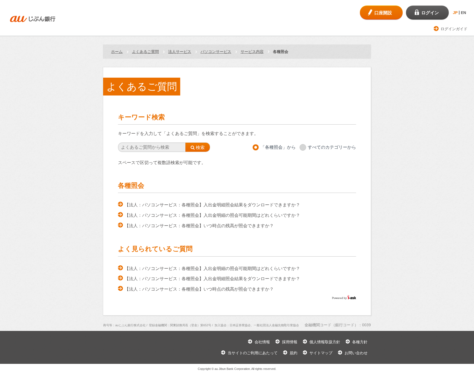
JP (455, 12)
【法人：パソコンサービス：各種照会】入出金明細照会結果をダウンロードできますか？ (212, 205)
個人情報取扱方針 (324, 342)
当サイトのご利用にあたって (253, 353)
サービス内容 (252, 51)
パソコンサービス (216, 51)
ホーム (117, 51)
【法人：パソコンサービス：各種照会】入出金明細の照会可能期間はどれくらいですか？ (212, 215)
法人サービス (179, 51)
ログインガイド (454, 29)
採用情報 (289, 342)
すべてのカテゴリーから (332, 147)
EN (463, 12)
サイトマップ (320, 353)
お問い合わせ (356, 353)
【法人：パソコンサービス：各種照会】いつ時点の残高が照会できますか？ (199, 225)
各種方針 (360, 342)
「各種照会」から (278, 147)
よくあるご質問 (145, 51)
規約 (293, 353)
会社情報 (262, 342)
